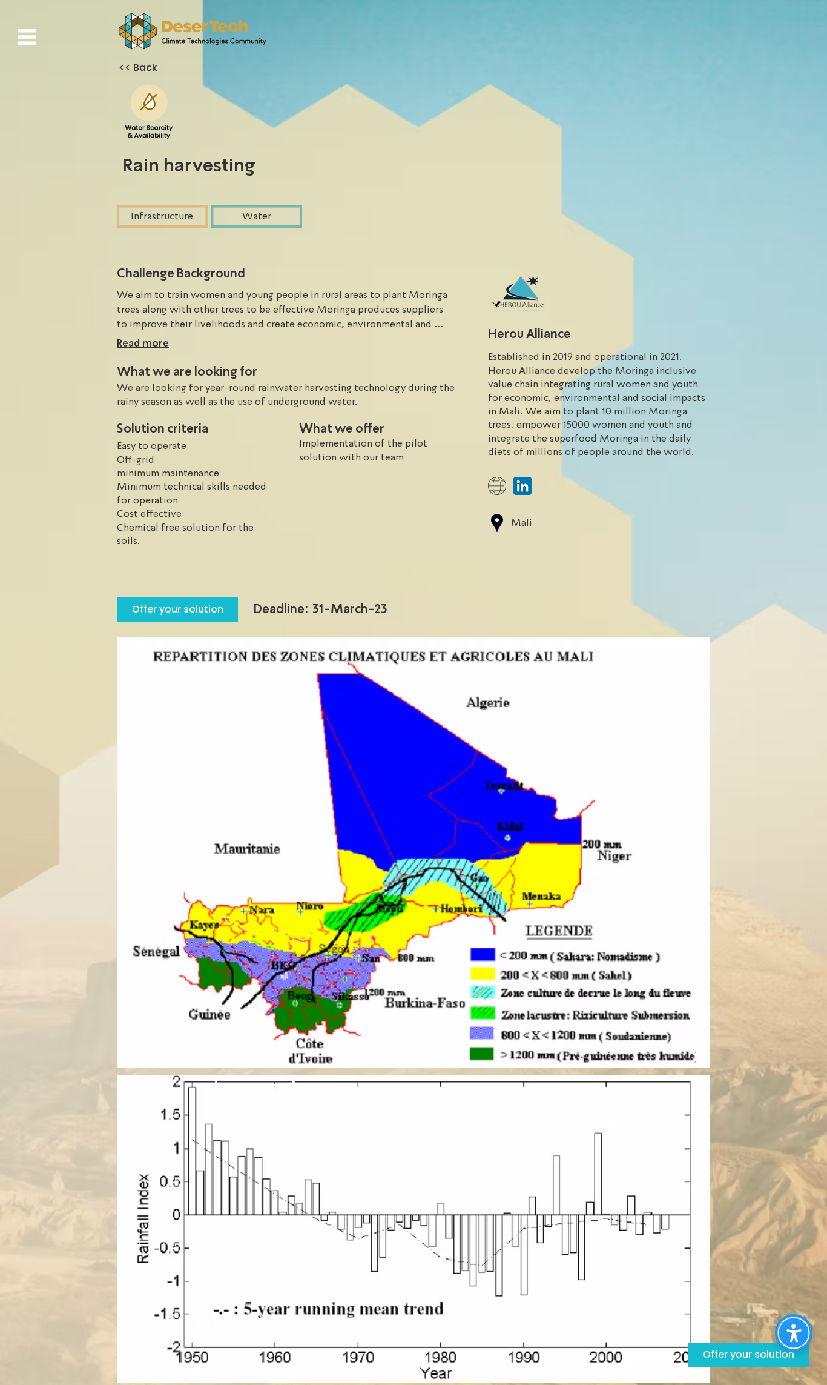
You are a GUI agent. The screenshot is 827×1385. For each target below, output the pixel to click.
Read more (143, 343)
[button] (27, 37)
